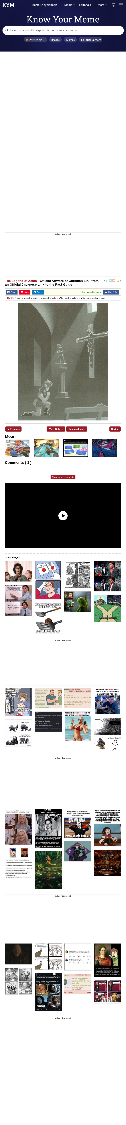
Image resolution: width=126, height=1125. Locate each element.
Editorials (85, 4)
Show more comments (63, 477)
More (101, 4)
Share (13, 292)
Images (55, 39)
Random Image (77, 429)
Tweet (39, 292)
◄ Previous (13, 429)
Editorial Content (91, 39)
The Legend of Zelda (21, 281)
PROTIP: (10, 298)
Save (26, 292)
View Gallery (56, 429)
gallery (54, 298)
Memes (70, 39)
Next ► (115, 429)
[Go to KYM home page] (8, 5)
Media (68, 4)
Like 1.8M (112, 292)
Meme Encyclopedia (44, 4)
